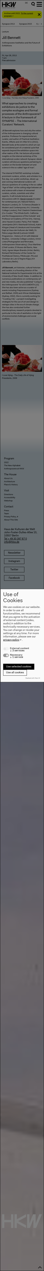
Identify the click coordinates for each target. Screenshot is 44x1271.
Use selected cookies (18, 666)
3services (17, 650)
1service (16, 657)
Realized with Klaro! (32, 678)
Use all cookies (15, 672)
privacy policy (11, 640)
